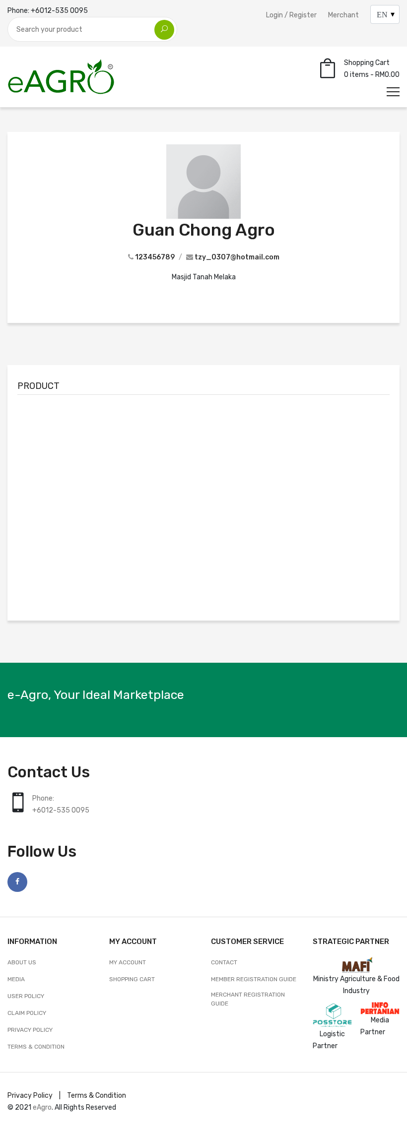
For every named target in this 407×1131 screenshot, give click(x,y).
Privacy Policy (30, 1029)
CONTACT (224, 962)
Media (16, 979)
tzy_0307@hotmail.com (237, 257)
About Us (21, 962)
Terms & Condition (36, 1046)
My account (127, 962)
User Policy (25, 996)
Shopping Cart (132, 979)
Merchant (343, 15)
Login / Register (291, 15)
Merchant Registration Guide (248, 999)
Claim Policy (26, 1012)
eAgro (42, 1107)
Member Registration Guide (253, 979)
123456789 (155, 257)
